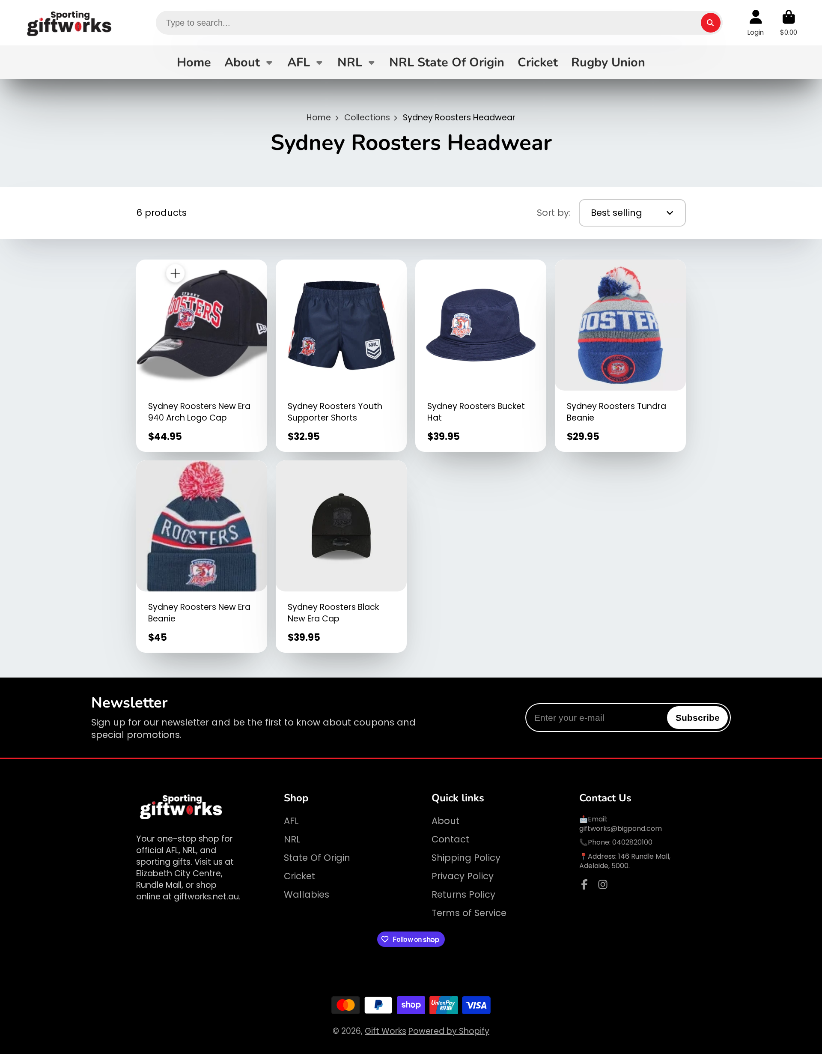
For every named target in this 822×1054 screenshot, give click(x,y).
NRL (349, 62)
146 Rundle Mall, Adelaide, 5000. (624, 861)
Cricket (538, 62)
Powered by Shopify (448, 1031)
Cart (788, 23)
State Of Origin (317, 857)
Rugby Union (608, 62)
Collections (367, 117)
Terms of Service (469, 913)
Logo (70, 22)
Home (194, 62)
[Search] (711, 23)
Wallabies (306, 894)
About (242, 62)
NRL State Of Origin (446, 62)
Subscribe (698, 718)
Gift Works (385, 1031)
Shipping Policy (466, 857)
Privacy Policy (463, 876)
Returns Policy (463, 894)
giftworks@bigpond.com (620, 828)
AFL (298, 62)
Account (756, 23)
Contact (450, 839)
